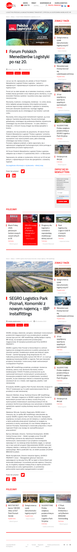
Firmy (33, 3)
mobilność (65, 12)
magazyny (19, 325)
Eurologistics (61, 3)
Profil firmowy (54, 5)
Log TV (27, 5)
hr (70, 12)
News (25, 3)
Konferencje (45, 3)
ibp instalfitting (10, 325)
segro (26, 325)
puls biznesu (26, 73)
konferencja (10, 73)
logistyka (9, 12)
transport (38, 12)
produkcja (18, 12)
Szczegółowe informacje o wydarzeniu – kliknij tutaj (24, 165)
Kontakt (34, 544)
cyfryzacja (47, 12)
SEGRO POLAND (27, 321)
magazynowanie (28, 12)
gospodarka (55, 12)
